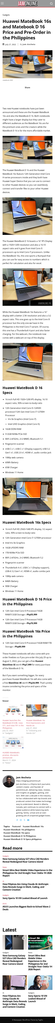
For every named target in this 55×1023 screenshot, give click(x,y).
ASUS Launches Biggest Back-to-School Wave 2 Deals (26, 908)
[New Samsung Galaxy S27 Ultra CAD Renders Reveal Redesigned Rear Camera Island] (15, 942)
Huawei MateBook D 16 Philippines (19, 836)
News (5, 867)
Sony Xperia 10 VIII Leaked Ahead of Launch (25, 898)
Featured (16, 826)
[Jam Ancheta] (9, 798)
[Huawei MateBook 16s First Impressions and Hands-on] (36, 710)
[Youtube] (28, 819)
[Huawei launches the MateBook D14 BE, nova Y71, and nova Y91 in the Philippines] (13, 710)
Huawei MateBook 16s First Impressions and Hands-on (35, 723)
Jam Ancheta (29, 44)
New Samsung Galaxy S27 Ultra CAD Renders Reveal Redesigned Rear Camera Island (26, 860)
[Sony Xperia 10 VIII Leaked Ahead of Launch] (40, 982)
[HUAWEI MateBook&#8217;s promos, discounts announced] (13, 743)
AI (3, 881)
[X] (24, 819)
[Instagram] (21, 819)
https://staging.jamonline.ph (28, 781)
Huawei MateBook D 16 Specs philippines (22, 839)
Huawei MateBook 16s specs (16, 832)
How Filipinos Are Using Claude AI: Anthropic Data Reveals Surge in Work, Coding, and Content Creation (25, 887)
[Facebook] (17, 819)
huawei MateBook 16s (33, 826)
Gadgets (6, 15)
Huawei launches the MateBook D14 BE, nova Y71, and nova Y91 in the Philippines (13, 724)
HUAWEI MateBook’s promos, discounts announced (11, 755)
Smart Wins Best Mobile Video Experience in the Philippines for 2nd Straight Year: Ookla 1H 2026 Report (27, 873)
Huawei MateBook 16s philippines (19, 829)
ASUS (5, 903)
